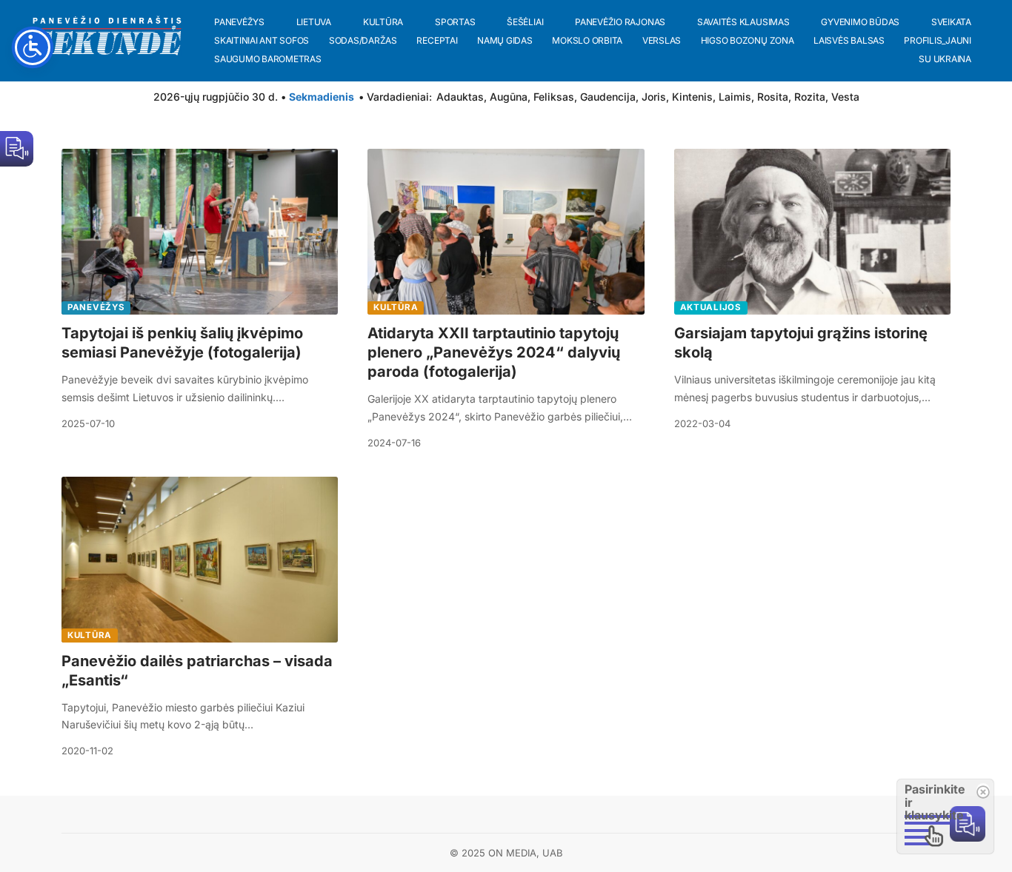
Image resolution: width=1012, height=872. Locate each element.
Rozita (809, 96)
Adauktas (460, 96)
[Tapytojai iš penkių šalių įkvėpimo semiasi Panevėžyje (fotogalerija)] (199, 232)
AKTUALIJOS (711, 307)
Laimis (735, 96)
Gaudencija (608, 96)
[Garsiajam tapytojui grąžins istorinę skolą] (812, 232)
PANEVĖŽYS (95, 307)
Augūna (508, 96)
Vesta (845, 96)
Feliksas (553, 96)
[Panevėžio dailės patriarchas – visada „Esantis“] (199, 560)
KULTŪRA (395, 307)
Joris (654, 96)
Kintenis (692, 96)
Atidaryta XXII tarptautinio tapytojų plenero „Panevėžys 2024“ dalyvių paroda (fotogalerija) (493, 352)
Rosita (772, 96)
